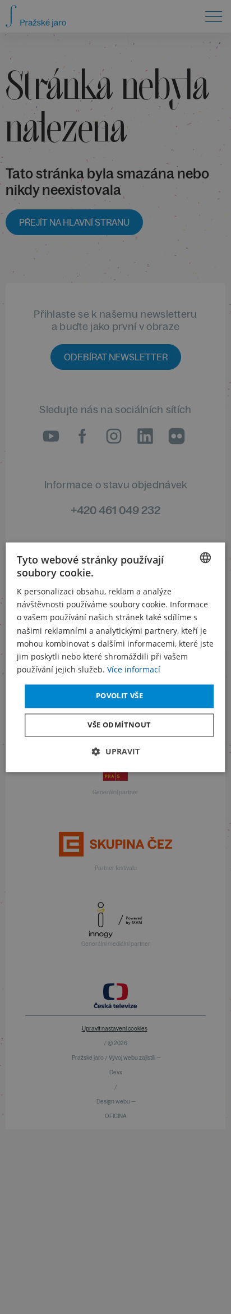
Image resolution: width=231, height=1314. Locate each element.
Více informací (133, 669)
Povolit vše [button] (119, 695)
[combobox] (205, 557)
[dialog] (115, 657)
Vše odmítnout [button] (119, 725)
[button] (116, 751)
